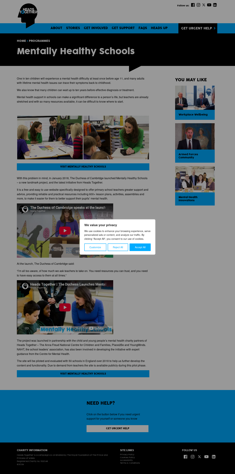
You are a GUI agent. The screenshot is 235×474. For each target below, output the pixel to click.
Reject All (118, 247)
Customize (95, 247)
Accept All (140, 247)
